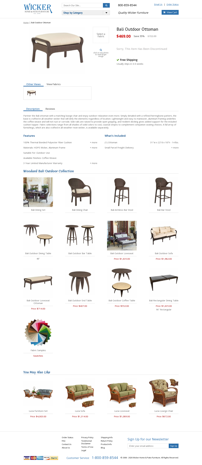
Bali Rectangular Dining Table (163, 300)
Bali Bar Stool (164, 209)
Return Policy (107, 440)
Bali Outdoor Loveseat (121, 253)
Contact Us (66, 444)
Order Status (173, 4)
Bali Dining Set (38, 209)
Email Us (158, 4)
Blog (103, 447)
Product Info (106, 444)
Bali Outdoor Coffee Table (122, 300)
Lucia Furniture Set (38, 410)
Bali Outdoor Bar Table (80, 253)
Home (26, 22)
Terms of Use (87, 447)
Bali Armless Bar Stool (122, 209)
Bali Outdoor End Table (80, 300)
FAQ (63, 440)
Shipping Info (107, 437)
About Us (66, 447)
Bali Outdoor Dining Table (38, 253)
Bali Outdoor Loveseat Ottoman (38, 302)
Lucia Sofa (80, 410)
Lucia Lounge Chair (163, 410)
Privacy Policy (87, 437)
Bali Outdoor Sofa (164, 253)
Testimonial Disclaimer (86, 442)
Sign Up (173, 446)
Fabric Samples (38, 350)
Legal (83, 450)
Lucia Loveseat (122, 410)
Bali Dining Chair (80, 209)
